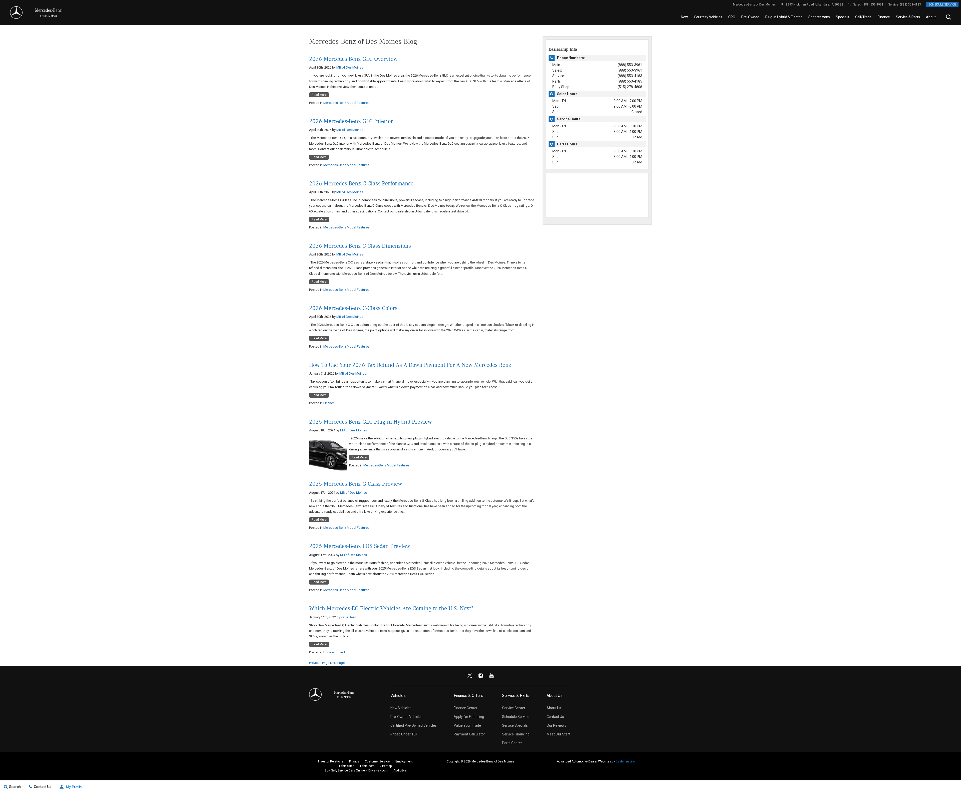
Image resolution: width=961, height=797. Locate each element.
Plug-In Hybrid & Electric (783, 17)
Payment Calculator (469, 734)
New (684, 17)
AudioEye (399, 770)
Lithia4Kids (346, 766)
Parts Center (512, 743)
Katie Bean (348, 617)
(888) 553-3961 (872, 4)
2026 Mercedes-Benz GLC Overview (353, 59)
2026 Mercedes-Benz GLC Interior (351, 121)
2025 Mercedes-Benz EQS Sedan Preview (359, 546)
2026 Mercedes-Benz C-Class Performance (361, 184)
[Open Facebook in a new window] (480, 675)
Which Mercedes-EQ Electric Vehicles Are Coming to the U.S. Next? (391, 609)
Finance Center (465, 708)
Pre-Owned (750, 17)
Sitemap (386, 766)
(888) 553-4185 (630, 81)
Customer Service (377, 761)
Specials (842, 17)
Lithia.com (367, 766)
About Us (933, 17)
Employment (404, 761)
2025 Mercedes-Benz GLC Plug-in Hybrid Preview (370, 422)
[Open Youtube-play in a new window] (491, 675)
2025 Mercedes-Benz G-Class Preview (355, 484)
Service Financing (516, 734)
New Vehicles (400, 708)
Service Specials (515, 725)
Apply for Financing (469, 717)
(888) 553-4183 (910, 4)
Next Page (337, 663)
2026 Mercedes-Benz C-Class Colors (353, 308)
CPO (731, 17)
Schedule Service (942, 4)
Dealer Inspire (625, 761)
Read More (319, 95)
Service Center (513, 708)
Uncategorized (334, 652)
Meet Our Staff (559, 734)
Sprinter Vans (819, 17)
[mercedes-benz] (16, 12)
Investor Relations (330, 761)
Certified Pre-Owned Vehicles (413, 725)
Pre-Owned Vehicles (406, 717)
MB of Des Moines (349, 67)
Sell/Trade (863, 17)
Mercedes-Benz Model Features (346, 103)
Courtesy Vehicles (708, 17)
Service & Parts (908, 17)
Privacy (354, 761)
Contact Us (555, 717)
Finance (884, 17)
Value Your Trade (467, 725)
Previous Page (319, 663)
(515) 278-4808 (630, 87)
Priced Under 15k (403, 734)
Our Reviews (556, 725)
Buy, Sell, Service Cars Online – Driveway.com (356, 770)
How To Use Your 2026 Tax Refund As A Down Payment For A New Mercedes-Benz (410, 365)
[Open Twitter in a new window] (469, 675)
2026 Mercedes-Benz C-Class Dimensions (360, 246)
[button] (948, 17)
